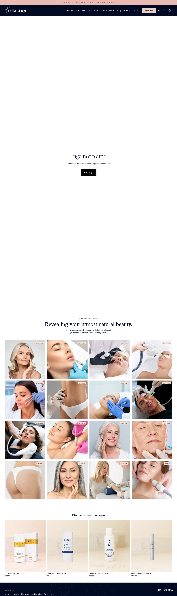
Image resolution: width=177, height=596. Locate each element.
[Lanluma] (25, 480)
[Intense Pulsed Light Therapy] (152, 359)
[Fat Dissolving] (67, 440)
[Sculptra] (152, 440)
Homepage (89, 172)
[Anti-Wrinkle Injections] (25, 359)
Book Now (149, 10)
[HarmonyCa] (109, 440)
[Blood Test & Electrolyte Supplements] (109, 480)
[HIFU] (25, 440)
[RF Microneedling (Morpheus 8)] (152, 400)
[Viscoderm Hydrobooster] (67, 480)
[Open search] (159, 10)
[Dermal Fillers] (67, 359)
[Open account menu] (164, 10)
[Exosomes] (109, 359)
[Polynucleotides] (25, 400)
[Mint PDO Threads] (109, 400)
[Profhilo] (67, 400)
